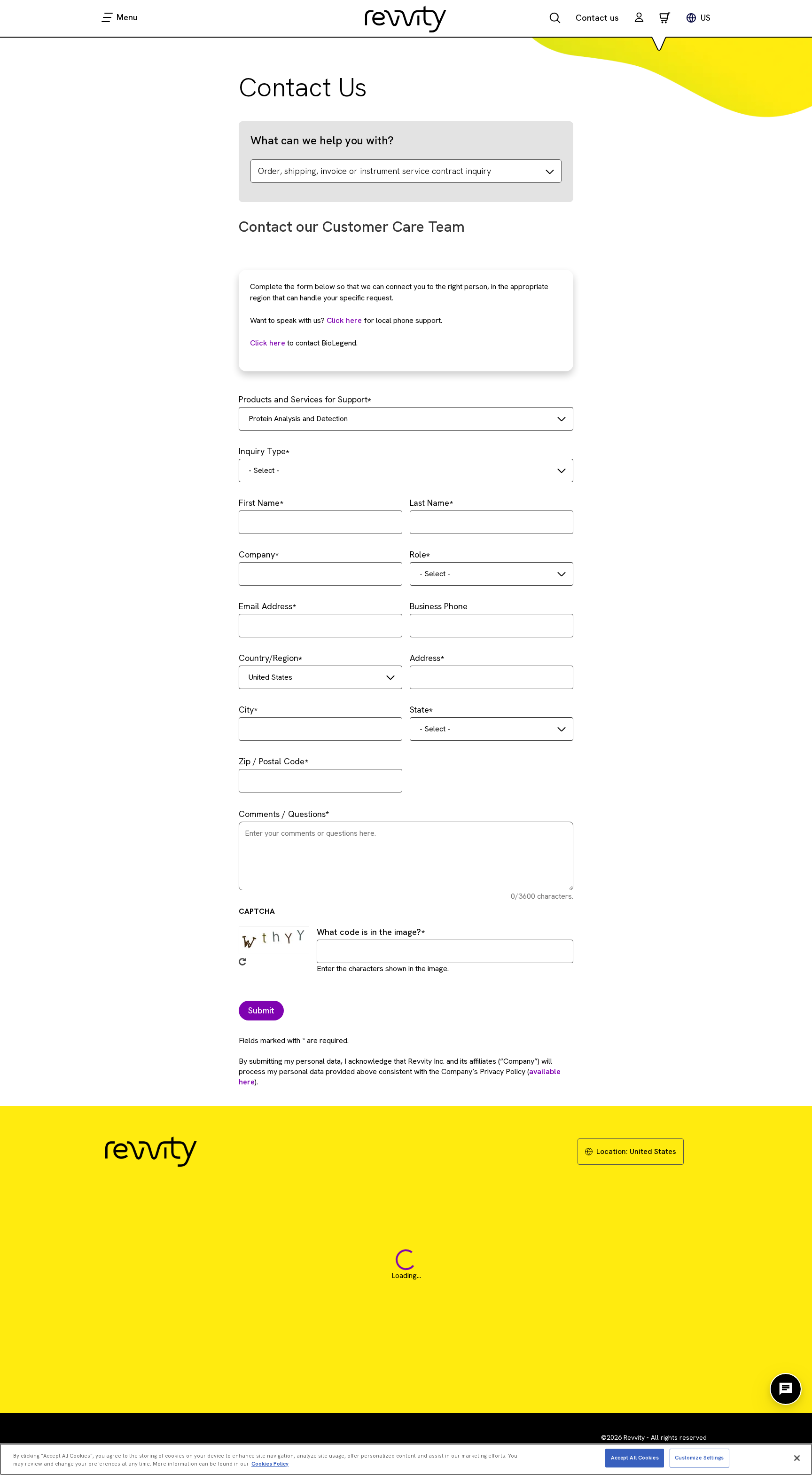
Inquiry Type (262, 451)
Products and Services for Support (303, 399)
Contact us (597, 17)
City (246, 709)
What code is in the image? (369, 931)
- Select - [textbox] (264, 470)
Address (425, 657)
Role (418, 554)
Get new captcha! (242, 961)
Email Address (265, 606)
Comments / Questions (282, 813)
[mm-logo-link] (406, 19)
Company (257, 554)
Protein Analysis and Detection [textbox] (298, 419)
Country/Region (268, 657)
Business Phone (439, 606)
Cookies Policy (270, 1463)
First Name (259, 502)
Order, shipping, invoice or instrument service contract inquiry (374, 170)
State (419, 709)
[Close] (797, 1458)
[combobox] (406, 419)
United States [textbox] (270, 677)
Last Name (429, 502)
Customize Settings (699, 1457)
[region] (406, 1459)
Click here (344, 320)
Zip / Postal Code (271, 761)
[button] (639, 18)
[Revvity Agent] (786, 1389)
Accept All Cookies (635, 1457)
